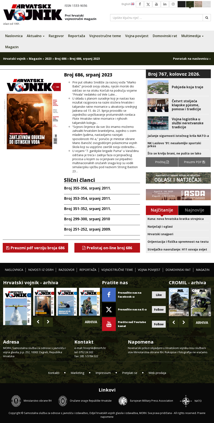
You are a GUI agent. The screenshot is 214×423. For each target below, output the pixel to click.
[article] (178, 87)
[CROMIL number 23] (179, 302)
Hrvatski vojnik (14, 59)
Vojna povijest (137, 36)
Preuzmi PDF (193, 162)
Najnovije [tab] (194, 210)
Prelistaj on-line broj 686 (108, 247)
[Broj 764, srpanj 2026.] (66, 301)
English (126, 4)
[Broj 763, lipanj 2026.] (89, 301)
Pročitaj (160, 162)
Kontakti (53, 373)
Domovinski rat (165, 36)
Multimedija (191, 36)
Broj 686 (60, 59)
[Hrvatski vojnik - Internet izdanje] (52, 13)
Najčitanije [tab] (162, 210)
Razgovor (56, 36)
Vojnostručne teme (105, 36)
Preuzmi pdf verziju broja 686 (37, 247)
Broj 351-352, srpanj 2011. (87, 208)
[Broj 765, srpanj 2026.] (43, 301)
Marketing (77, 373)
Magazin (12, 47)
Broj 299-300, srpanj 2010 (87, 219)
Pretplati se (129, 373)
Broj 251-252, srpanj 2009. (87, 229)
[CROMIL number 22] (201, 302)
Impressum (103, 373)
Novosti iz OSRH (41, 270)
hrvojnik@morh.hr (94, 348)
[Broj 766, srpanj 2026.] (17, 306)
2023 (48, 59)
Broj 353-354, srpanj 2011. (87, 198)
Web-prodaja (157, 373)
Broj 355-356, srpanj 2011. (87, 188)
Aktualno (34, 36)
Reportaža (76, 36)
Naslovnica (14, 36)
